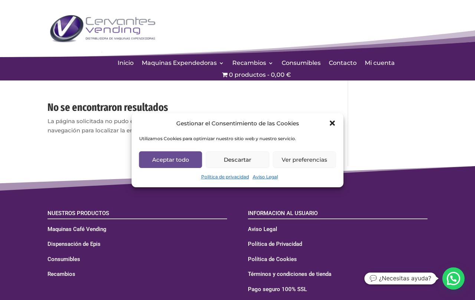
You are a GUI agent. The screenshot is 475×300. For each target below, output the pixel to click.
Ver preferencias (304, 159)
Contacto (343, 63)
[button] (332, 123)
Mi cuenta (380, 63)
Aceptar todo (170, 159)
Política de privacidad (225, 176)
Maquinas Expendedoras (179, 63)
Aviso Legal (265, 176)
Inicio (126, 63)
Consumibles (301, 63)
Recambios (249, 63)
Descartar (237, 159)
